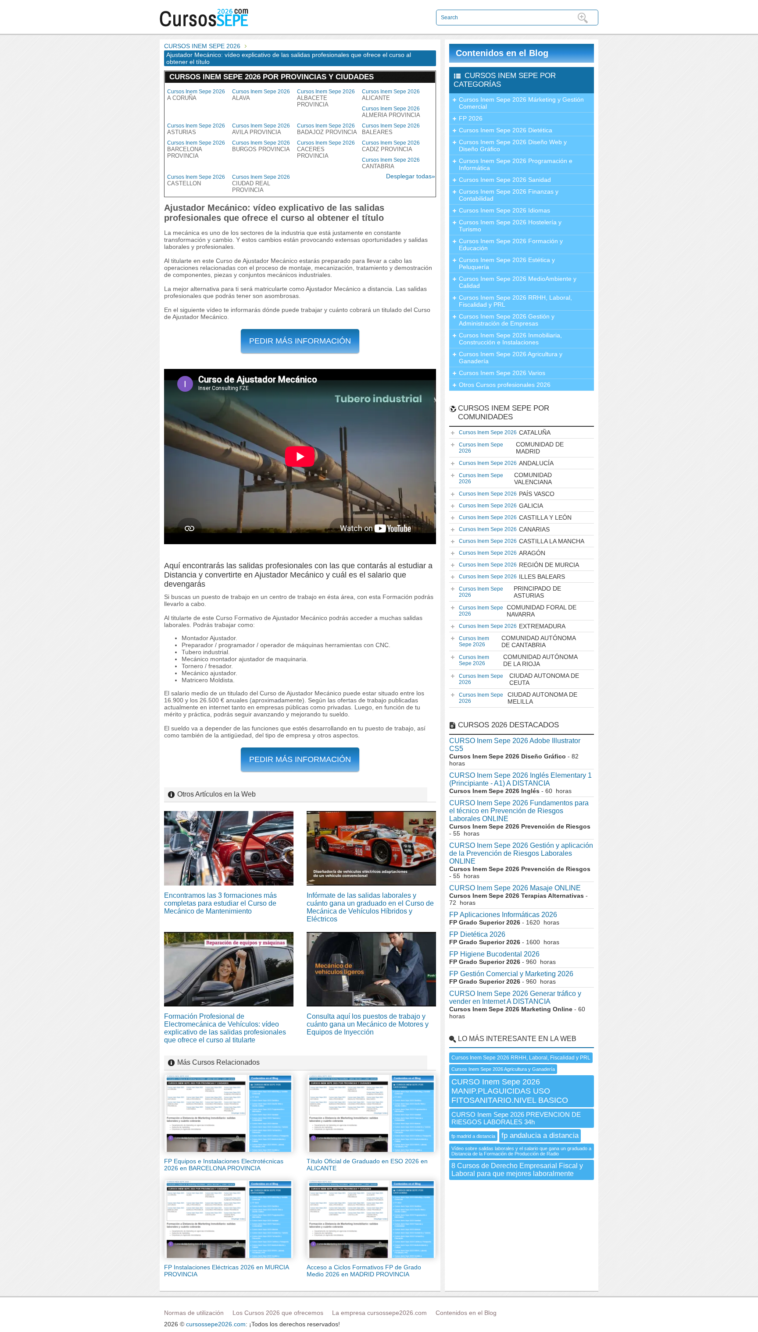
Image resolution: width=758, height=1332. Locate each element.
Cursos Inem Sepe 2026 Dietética (505, 130)
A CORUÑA (196, 95)
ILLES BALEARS (512, 576)
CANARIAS (504, 529)
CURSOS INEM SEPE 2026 (202, 46)
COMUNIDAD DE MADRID (511, 448)
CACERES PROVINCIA (326, 149)
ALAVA (261, 95)
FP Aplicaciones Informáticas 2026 (503, 914)
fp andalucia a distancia (540, 1135)
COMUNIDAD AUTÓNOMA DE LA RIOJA (518, 660)
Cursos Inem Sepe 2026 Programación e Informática (515, 164)
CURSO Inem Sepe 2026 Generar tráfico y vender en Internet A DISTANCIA (515, 997)
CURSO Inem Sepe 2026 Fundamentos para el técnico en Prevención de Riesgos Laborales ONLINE (519, 810)
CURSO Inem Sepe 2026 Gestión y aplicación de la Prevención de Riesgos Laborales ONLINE (521, 853)
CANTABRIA (391, 163)
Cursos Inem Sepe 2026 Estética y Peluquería (507, 263)
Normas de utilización (194, 1312)
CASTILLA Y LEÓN (515, 517)
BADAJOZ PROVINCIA (327, 129)
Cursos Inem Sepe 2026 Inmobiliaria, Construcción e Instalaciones (510, 339)
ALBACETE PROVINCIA (326, 98)
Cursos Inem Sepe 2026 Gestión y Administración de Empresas (506, 320)
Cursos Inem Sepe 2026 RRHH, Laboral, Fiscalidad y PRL (515, 301)
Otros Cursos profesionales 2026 (505, 384)
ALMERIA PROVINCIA (391, 112)
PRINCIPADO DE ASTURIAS (510, 592)
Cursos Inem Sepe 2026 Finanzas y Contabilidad (508, 195)
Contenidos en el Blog (502, 53)
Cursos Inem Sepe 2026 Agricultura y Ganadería (510, 358)
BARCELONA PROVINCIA (196, 149)
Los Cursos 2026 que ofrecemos (277, 1312)
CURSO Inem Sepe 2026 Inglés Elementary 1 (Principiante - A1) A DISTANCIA (520, 779)
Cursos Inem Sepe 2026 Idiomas (504, 210)
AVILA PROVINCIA (261, 129)
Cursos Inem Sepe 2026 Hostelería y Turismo (510, 226)
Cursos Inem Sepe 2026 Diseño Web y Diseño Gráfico (513, 145)
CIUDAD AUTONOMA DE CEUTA (519, 679)
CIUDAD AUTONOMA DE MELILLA (518, 698)
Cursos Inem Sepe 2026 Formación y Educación (511, 244)
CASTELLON (196, 180)
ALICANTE (391, 95)
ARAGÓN (502, 552)
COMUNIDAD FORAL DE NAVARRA (517, 611)
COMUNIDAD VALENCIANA (505, 478)
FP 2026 (471, 118)
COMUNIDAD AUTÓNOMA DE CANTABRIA (517, 641)
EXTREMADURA (512, 626)
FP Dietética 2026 (477, 934)
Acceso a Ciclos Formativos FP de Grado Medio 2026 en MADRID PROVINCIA (364, 1271)
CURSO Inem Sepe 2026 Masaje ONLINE (515, 888)
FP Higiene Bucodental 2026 (494, 954)
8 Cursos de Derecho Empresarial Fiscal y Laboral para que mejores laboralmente (517, 1169)
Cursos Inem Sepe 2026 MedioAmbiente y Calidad (517, 282)
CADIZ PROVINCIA (391, 146)
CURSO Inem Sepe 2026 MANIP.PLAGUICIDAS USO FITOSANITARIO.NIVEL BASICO (509, 1091)
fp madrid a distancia (473, 1136)
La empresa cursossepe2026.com (379, 1312)
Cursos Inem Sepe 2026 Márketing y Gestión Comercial (521, 103)
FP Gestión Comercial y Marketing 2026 (511, 974)
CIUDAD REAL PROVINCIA (261, 183)
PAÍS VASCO (506, 493)
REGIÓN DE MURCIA (519, 564)
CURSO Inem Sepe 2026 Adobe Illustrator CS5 (514, 744)
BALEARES (391, 129)
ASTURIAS (196, 129)
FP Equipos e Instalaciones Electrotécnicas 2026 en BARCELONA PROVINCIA (223, 1165)
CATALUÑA (505, 432)
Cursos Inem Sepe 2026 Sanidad (505, 179)
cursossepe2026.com (216, 1324)
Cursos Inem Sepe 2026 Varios (502, 372)
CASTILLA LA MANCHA (521, 541)
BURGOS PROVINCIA (261, 146)
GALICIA (501, 505)
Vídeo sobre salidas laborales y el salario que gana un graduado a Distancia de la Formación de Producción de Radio (521, 1151)
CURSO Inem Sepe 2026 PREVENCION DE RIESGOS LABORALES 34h (516, 1118)
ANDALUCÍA (506, 463)
